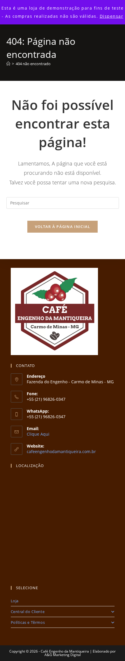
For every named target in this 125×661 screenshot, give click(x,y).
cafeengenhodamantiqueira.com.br (61, 451)
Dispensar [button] (112, 16)
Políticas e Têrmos (28, 622)
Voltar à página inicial (62, 226)
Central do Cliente (28, 611)
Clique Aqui (38, 434)
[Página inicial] (8, 63)
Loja (15, 600)
